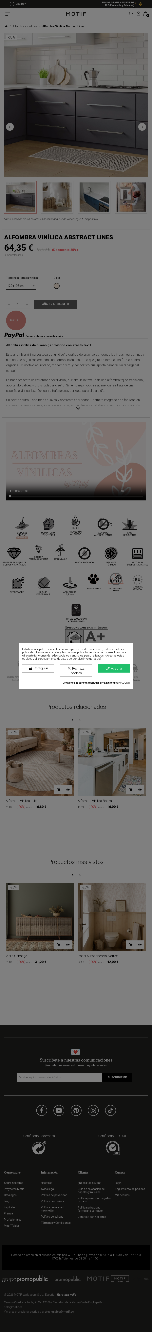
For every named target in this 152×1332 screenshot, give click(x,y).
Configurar (38, 668)
